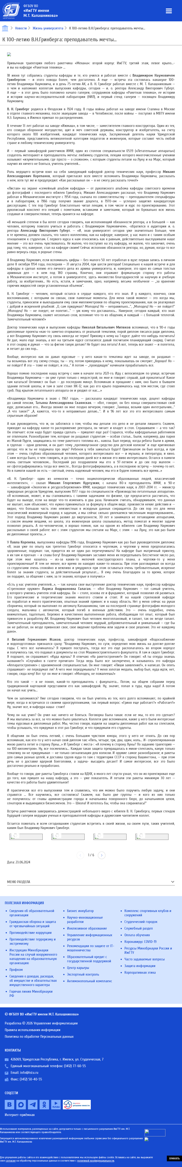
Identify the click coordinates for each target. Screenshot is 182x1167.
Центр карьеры (78, 968)
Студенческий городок (140, 922)
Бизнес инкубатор (80, 911)
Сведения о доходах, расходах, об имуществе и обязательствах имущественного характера (33, 980)
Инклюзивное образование (87, 928)
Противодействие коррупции (30, 933)
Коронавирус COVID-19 (140, 942)
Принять (174, 1158)
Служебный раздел (138, 928)
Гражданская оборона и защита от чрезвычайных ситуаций (32, 924)
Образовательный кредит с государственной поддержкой (89, 959)
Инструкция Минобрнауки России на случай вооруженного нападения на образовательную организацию (33, 956)
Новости (21, 28)
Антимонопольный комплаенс (89, 981)
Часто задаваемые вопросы (144, 959)
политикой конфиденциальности (95, 1160)
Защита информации (139, 966)
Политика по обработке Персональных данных (39, 1036)
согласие (11, 1160)
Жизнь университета (48, 28)
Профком (16, 970)
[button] (101, 855)
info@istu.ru (29, 1072)
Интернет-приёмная (20, 1115)
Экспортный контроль (83, 974)
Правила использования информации (32, 1030)
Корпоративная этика (140, 972)
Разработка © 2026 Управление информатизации (41, 1023)
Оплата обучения (137, 935)
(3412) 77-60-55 (75, 1066)
